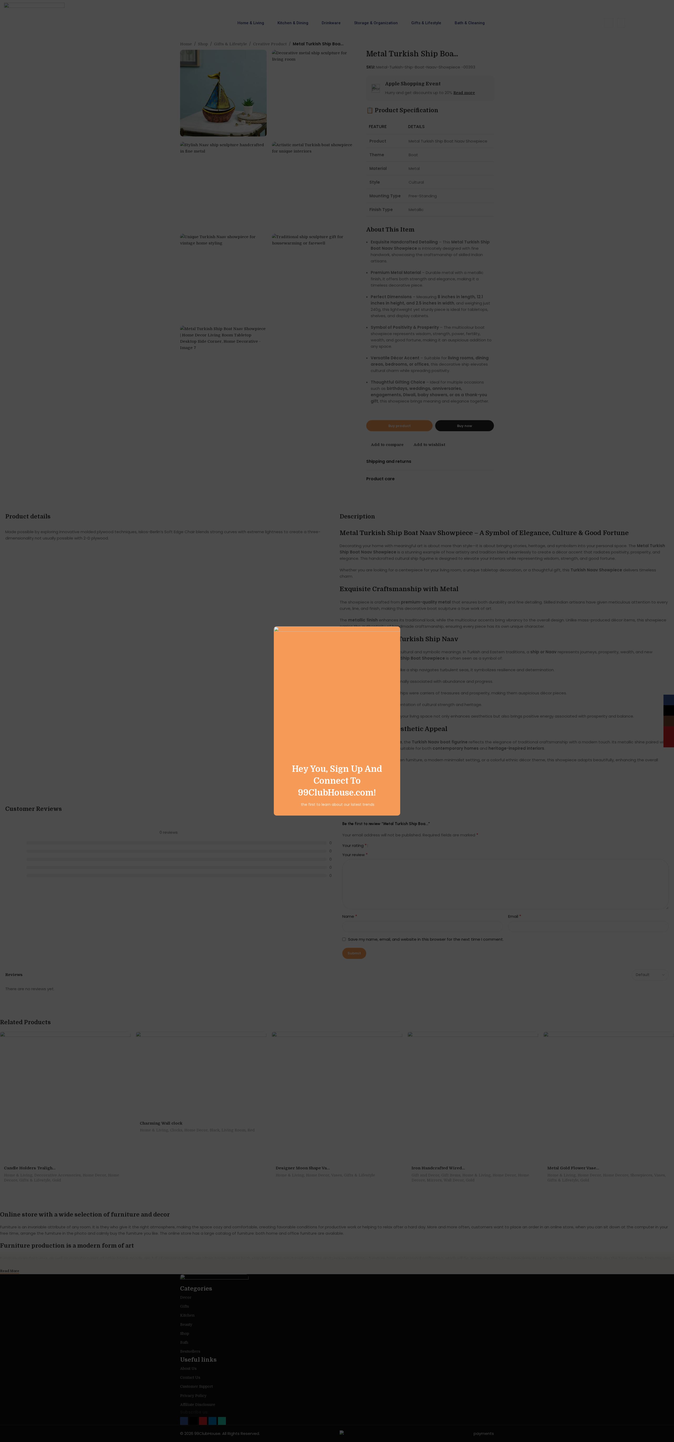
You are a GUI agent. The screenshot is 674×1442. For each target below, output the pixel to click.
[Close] (397, 619)
